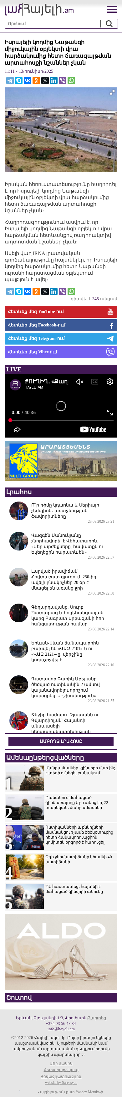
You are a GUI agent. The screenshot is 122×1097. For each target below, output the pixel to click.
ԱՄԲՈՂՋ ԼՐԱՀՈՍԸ (61, 741)
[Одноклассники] (36, 80)
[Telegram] (10, 80)
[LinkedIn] (54, 80)
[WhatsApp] (71, 80)
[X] (45, 80)
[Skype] (19, 80)
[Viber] (62, 80)
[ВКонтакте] (27, 80)
